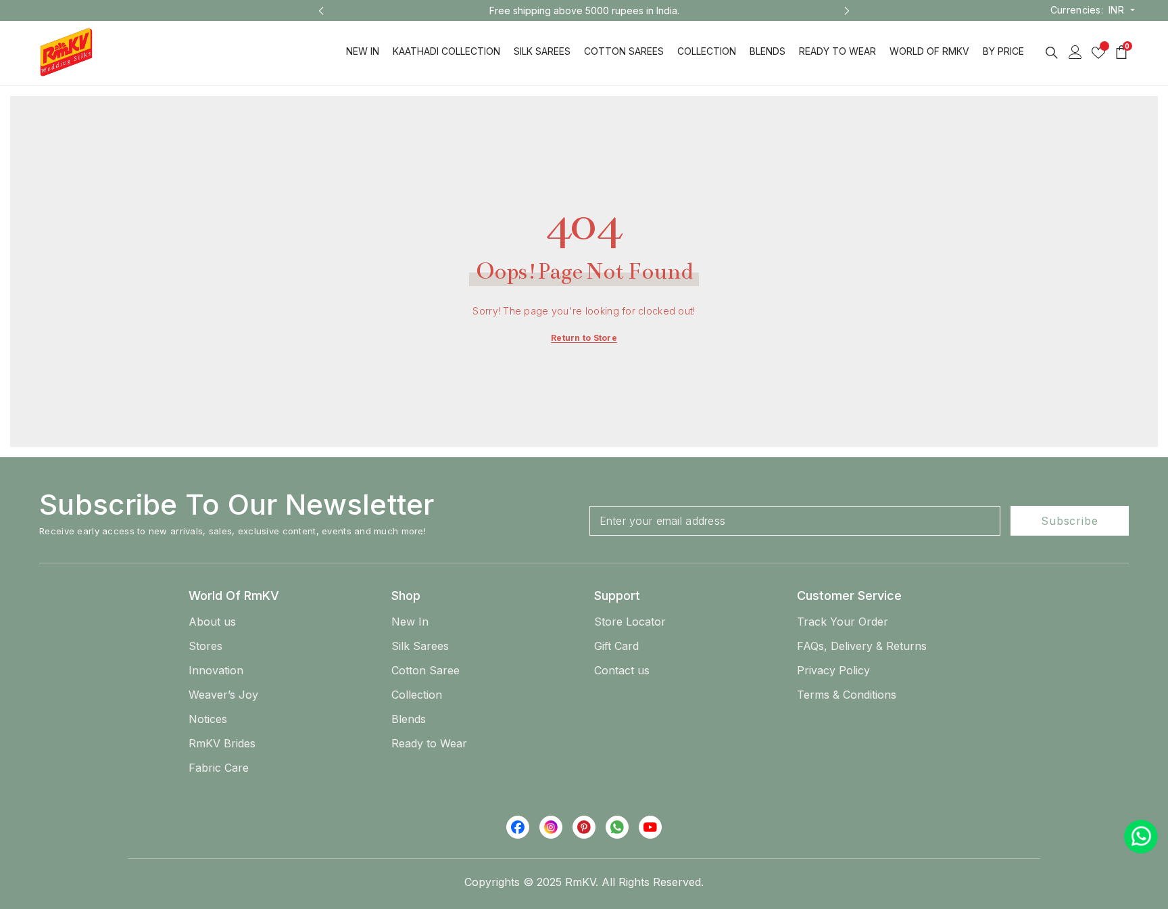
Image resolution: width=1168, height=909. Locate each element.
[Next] (846, 10)
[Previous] (321, 10)
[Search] (1051, 52)
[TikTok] (617, 827)
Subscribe (1069, 521)
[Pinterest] (584, 827)
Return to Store (584, 338)
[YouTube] (650, 827)
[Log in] (1075, 52)
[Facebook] (517, 827)
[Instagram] (550, 827)
